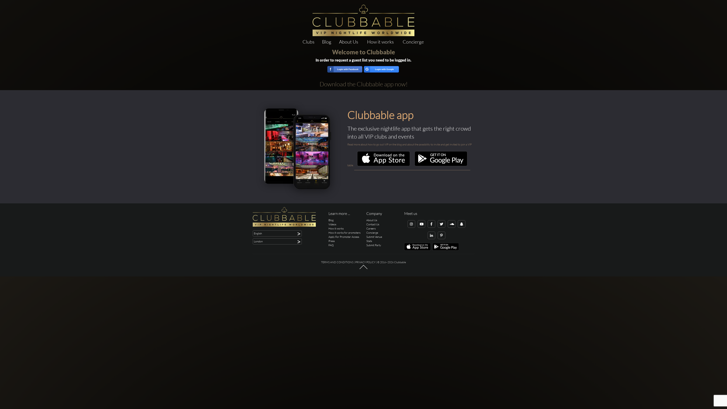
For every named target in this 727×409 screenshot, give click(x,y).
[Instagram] (411, 224)
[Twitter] (441, 224)
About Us (348, 42)
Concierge (413, 42)
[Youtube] (421, 224)
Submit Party (373, 245)
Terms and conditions (337, 262)
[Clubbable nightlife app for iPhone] (383, 165)
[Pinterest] (441, 235)
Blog (326, 42)
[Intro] (363, 269)
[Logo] (363, 20)
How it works (380, 42)
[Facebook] (431, 224)
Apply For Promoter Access (343, 236)
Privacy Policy (365, 262)
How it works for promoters (344, 232)
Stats (369, 241)
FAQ (331, 245)
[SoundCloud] (451, 224)
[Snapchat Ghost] (461, 224)
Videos (332, 224)
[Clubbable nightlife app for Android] (440, 165)
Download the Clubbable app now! (364, 84)
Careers (371, 228)
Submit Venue (374, 236)
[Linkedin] (431, 235)
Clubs (308, 42)
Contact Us (372, 224)
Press (331, 241)
